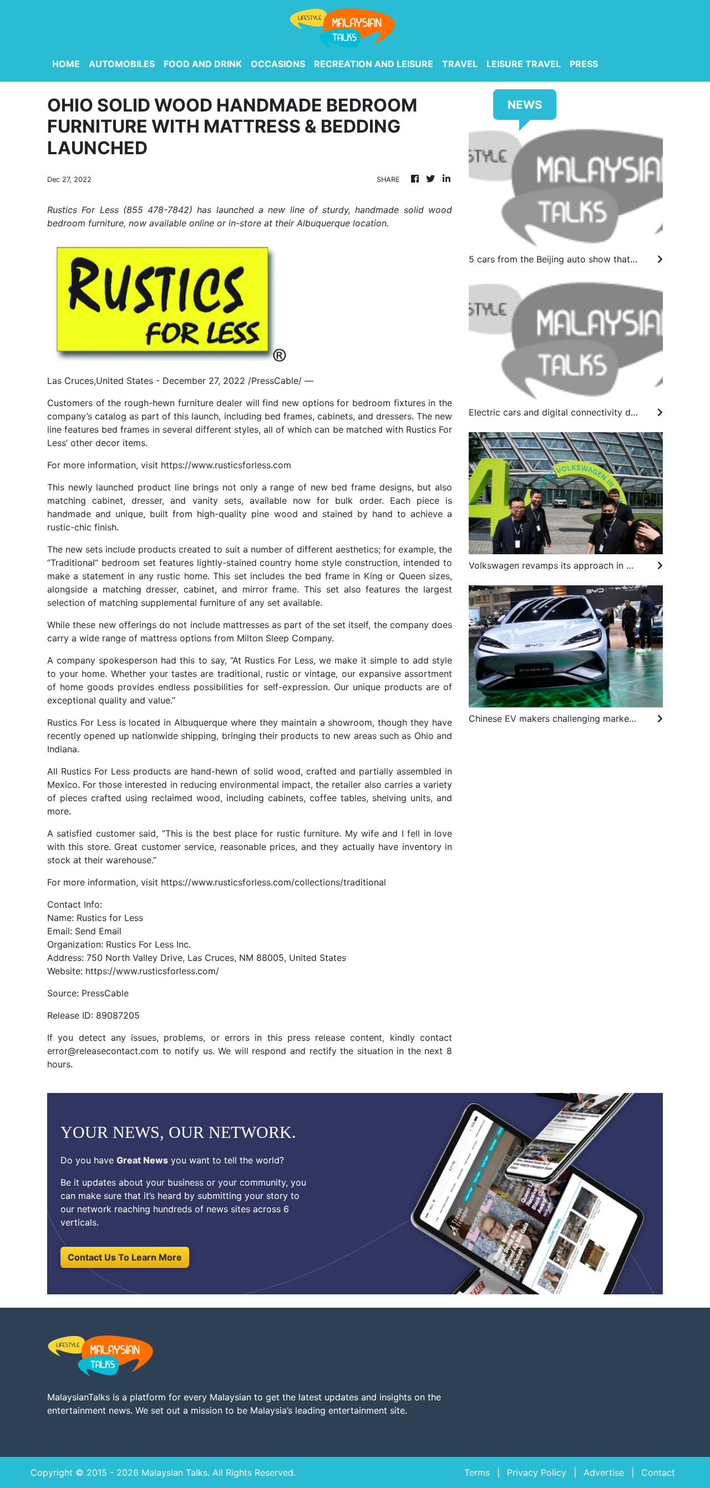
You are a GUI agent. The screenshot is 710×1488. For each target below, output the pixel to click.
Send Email (98, 931)
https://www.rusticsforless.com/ (152, 970)
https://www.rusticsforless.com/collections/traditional (273, 882)
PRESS (584, 63)
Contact (658, 1472)
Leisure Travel (523, 63)
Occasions (278, 63)
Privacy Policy (536, 1472)
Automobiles (122, 63)
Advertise (604, 1472)
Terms (477, 1472)
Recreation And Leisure (373, 63)
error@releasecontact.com (103, 1050)
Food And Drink (203, 63)
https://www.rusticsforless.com (226, 464)
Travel (460, 63)
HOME (66, 63)
